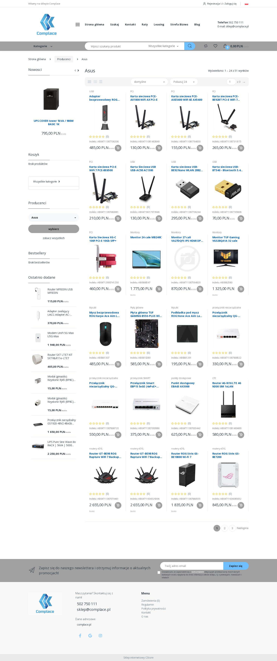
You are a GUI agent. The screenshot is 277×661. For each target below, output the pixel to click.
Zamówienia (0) (150, 600)
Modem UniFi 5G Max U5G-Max (60, 334)
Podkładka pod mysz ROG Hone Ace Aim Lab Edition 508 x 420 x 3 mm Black (186, 314)
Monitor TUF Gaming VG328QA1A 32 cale (226, 239)
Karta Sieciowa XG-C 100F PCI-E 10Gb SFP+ (102, 239)
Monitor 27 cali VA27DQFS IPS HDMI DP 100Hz (186, 239)
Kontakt (130, 24)
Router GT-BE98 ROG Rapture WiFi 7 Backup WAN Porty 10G (104, 455)
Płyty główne (136, 307)
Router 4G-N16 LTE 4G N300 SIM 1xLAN (226, 384)
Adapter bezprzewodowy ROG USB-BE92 (103, 98)
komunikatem (198, 572)
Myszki (92, 307)
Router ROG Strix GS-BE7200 (226, 455)
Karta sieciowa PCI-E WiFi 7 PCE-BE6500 (102, 168)
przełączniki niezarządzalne (226, 307)
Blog (197, 24)
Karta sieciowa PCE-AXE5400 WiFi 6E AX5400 (186, 98)
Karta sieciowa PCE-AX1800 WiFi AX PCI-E (144, 98)
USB (91, 91)
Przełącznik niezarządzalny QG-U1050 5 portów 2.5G (225, 314)
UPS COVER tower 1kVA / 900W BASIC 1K (54, 122)
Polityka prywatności (153, 608)
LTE (214, 378)
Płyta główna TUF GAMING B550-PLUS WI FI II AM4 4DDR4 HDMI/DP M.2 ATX (145, 314)
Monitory (135, 232)
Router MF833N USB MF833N (60, 291)
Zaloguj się (230, 3)
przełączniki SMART (140, 378)
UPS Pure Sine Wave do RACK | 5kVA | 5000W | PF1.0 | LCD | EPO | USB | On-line (61, 443)
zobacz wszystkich (54, 238)
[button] (163, 46)
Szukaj (114, 24)
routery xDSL (96, 448)
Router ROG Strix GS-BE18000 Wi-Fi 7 (185, 455)
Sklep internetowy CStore (138, 657)
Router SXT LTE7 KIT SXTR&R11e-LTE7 (60, 356)
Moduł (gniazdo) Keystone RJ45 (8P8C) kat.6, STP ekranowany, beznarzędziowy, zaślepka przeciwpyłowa (61, 378)
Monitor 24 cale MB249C (146, 237)
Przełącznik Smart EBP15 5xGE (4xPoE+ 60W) (143, 384)
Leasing (159, 24)
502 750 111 (236, 22)
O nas (144, 616)
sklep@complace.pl (237, 26)
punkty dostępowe (181, 378)
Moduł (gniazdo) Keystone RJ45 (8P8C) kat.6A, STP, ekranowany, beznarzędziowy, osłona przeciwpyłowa (60, 400)
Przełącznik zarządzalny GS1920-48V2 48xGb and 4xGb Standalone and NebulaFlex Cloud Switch (61, 421)
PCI (132, 91)
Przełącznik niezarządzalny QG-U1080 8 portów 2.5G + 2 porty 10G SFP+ (105, 384)
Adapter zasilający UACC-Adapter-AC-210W (58, 313)
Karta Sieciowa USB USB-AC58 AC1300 (143, 168)
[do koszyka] (118, 148)
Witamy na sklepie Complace (44, 3)
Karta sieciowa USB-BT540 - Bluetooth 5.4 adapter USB (226, 168)
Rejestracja (213, 3)
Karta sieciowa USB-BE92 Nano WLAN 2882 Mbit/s (185, 168)
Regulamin (147, 604)
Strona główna (94, 24)
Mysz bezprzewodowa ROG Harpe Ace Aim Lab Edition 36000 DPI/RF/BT (105, 314)
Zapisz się (235, 566)
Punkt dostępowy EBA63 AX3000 (183, 384)
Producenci (63, 59)
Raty (145, 24)
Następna (242, 528)
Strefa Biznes (179, 24)
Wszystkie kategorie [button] (45, 181)
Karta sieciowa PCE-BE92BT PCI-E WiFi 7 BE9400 (225, 98)
